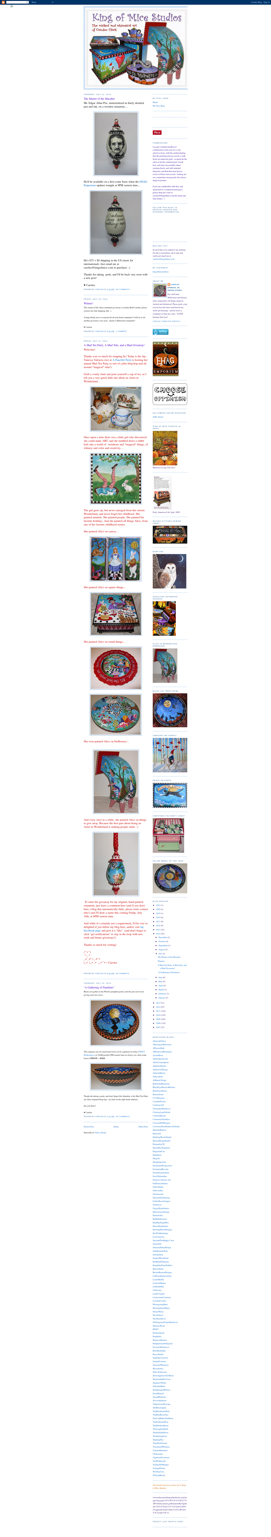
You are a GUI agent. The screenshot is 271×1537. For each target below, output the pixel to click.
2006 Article (158, 416)
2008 (158, 1023)
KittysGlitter (158, 1268)
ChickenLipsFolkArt (161, 1112)
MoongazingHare (160, 1304)
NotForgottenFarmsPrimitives (165, 1322)
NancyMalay (158, 1311)
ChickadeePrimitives (161, 1108)
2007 (158, 1027)
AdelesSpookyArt (160, 1058)
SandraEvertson (159, 1361)
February (163, 993)
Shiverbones (158, 1368)
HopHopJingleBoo (161, 1222)
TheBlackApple (159, 1407)
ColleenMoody (159, 1115)
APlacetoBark (159, 1048)
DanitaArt (157, 1133)
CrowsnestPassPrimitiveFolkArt (166, 1126)
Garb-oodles (158, 1190)
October (162, 941)
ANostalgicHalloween (162, 1044)
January (162, 997)
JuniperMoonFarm (160, 1258)
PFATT (156, 1329)
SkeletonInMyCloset (161, 1379)
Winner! (88, 303)
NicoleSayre (158, 1315)
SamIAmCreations (160, 1357)
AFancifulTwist (159, 1041)
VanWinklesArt (159, 1461)
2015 (158, 929)
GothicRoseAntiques (161, 1201)
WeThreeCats (158, 1471)
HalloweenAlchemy (161, 1211)
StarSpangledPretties (161, 1389)
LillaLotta (157, 1290)
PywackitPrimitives (161, 1347)
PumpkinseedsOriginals (163, 1343)
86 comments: (123, 973)
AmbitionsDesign (160, 1069)
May (161, 981)
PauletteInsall (158, 1332)
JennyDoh (157, 1243)
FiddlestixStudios (160, 1183)
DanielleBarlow (159, 1129)
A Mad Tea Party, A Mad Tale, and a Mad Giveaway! (114, 345)
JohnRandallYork (160, 1251)
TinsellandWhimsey (161, 1446)
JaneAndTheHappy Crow (163, 1240)
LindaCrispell (159, 1293)
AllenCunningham (161, 1062)
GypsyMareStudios (161, 1208)
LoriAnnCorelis (159, 1300)
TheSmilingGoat (160, 1436)
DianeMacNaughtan (161, 1147)
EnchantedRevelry (161, 1169)
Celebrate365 (158, 1105)
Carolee (175, 284)
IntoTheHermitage (160, 1233)
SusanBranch (158, 1393)
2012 (158, 1006)
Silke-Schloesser (160, 1372)
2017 (158, 921)
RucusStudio (158, 1354)
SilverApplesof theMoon (163, 1375)
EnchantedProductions (162, 1165)
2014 (158, 933)
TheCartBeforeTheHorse (163, 1418)
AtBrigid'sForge (159, 1080)
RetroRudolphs (159, 1350)
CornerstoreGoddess (161, 1119)
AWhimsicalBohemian (162, 1051)
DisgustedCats (159, 1151)
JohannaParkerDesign (162, 1247)
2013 (158, 1002)
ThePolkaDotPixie (160, 1432)
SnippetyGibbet (159, 1382)
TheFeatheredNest (160, 1421)
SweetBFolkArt (159, 1397)
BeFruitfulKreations (161, 1083)
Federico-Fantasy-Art (162, 1179)
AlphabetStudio (159, 1065)
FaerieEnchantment (161, 1172)
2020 (158, 909)
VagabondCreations (161, 1457)
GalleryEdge (158, 1186)
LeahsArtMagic (159, 1283)
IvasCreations (158, 1236)
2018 (158, 917)
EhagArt (156, 1158)
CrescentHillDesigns (161, 1122)
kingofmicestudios (161, 271)
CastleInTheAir (159, 1101)
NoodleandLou (159, 1318)
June (161, 977)
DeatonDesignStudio (161, 1140)
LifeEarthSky (158, 1286)
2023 (158, 905)
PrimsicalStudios (160, 1340)
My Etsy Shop (159, 105)
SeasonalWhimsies (161, 1364)
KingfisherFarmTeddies (162, 1265)
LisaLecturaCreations (162, 1297)
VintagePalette (159, 1468)
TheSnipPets (158, 1439)
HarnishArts (158, 1215)
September (163, 945)
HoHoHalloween (160, 1218)
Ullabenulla (158, 1454)
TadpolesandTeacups (161, 1404)
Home (116, 1126)
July (161, 953)
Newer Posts (89, 1126)
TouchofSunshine (160, 1450)
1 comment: (122, 331)
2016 (158, 925)
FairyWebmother (160, 1176)
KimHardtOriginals (161, 1261)
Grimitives (157, 1204)
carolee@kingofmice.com (164, 259)
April (161, 985)
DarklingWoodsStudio (162, 1137)
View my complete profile (166, 321)
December (163, 937)
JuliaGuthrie (158, 1254)
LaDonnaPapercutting (162, 1275)
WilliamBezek (159, 1475)
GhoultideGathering (161, 1197)
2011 (158, 1011)
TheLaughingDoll (160, 1428)
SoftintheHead (159, 1386)
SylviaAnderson (159, 1400)
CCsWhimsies (159, 1098)
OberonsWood (159, 1325)
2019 (158, 913)
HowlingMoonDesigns (162, 1229)
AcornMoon (158, 1055)
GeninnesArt (158, 1194)
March (162, 989)
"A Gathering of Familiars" (99, 987)
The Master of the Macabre (99, 98)
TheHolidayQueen (160, 1425)
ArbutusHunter (159, 1073)
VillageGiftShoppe (161, 1464)
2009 (158, 1019)
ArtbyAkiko (158, 1076)
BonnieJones (158, 1094)
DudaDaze (157, 1154)
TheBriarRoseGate (160, 1414)
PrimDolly (157, 1336)
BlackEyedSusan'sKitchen (164, 1087)
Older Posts (143, 1126)
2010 (158, 1015)
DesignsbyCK (159, 1144)
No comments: (123, 289)
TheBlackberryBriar (161, 1411)
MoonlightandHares (161, 1308)
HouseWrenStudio (160, 1226)
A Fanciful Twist (121, 360)
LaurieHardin (158, 1279)
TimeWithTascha (160, 1443)
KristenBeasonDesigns (162, 1272)
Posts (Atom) (100, 1132)
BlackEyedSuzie (160, 1090)
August (162, 949)
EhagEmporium (159, 1162)
